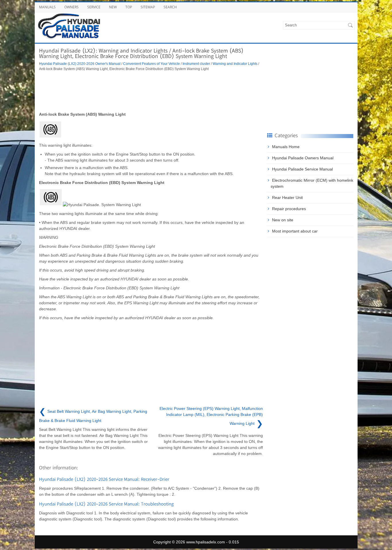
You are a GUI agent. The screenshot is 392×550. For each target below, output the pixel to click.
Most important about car (295, 231)
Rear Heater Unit (287, 197)
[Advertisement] (151, 91)
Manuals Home (286, 146)
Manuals (47, 7)
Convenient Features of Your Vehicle (151, 63)
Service (93, 7)
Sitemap (148, 7)
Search (170, 7)
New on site (282, 220)
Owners (71, 7)
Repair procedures (289, 208)
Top (128, 7)
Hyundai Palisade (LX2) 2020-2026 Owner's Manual (80, 63)
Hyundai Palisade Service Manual (302, 169)
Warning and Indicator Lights (235, 63)
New (113, 7)
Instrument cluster (196, 63)
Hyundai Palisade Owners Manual (302, 158)
